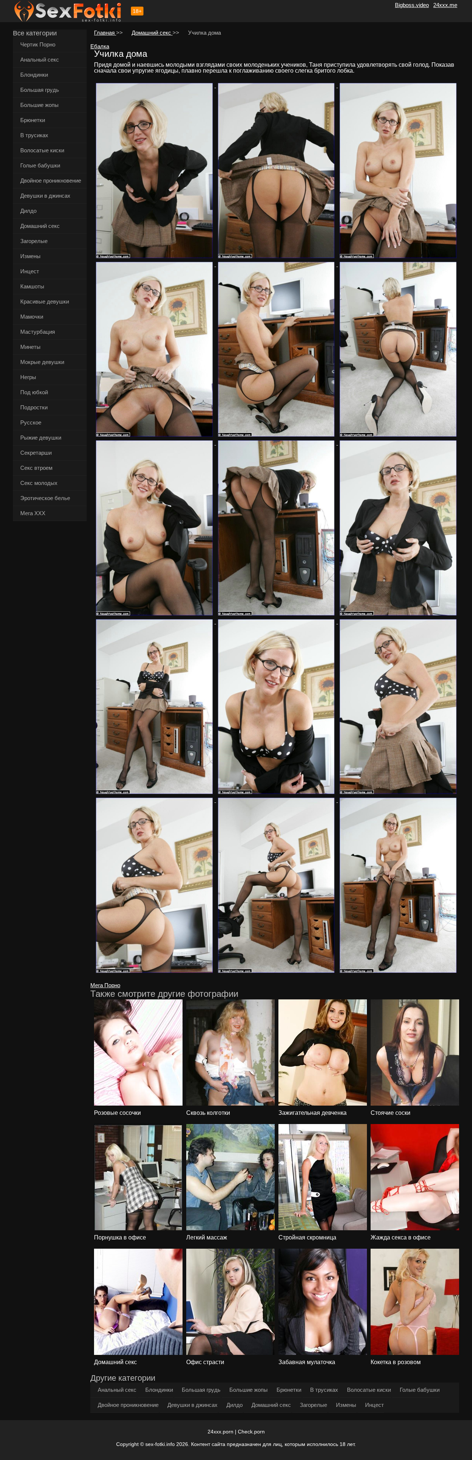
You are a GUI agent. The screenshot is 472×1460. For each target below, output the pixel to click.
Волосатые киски (42, 150)
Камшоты (32, 286)
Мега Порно (105, 985)
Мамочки (31, 316)
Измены (30, 256)
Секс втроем (36, 468)
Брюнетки (32, 120)
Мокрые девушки (42, 362)
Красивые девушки (44, 301)
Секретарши (36, 453)
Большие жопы (39, 105)
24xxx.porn (220, 1432)
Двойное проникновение (50, 180)
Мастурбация (37, 332)
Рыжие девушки (40, 437)
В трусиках (34, 135)
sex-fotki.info (160, 1444)
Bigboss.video (412, 5)
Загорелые (34, 241)
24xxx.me (445, 5)
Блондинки (34, 75)
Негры (28, 377)
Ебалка (99, 46)
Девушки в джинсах (45, 196)
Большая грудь (39, 90)
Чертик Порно (37, 44)
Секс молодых (39, 483)
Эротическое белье (45, 498)
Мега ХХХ (32, 513)
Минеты (30, 347)
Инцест (29, 271)
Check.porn (251, 1432)
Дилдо (28, 211)
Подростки (34, 407)
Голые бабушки (40, 165)
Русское (30, 422)
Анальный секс (39, 59)
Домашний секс (40, 226)
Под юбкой (34, 392)
